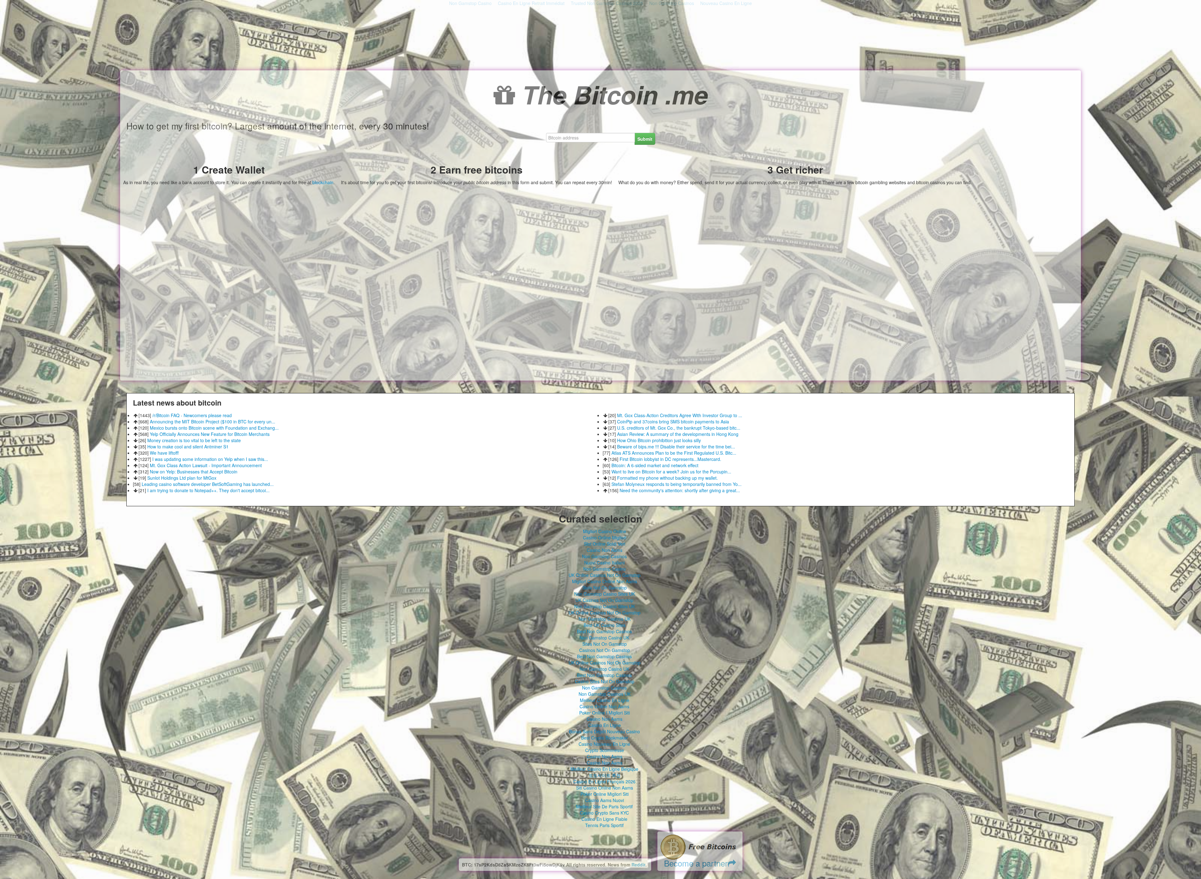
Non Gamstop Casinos (604, 556)
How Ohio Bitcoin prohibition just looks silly (659, 440)
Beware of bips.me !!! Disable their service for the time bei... (676, 446)
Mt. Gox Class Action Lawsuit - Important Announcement (206, 465)
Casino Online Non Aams (604, 706)
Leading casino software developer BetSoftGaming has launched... (208, 484)
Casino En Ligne (604, 725)
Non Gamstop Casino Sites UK (604, 594)
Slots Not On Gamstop (604, 587)
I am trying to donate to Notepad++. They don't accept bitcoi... (208, 490)
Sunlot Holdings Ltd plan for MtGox (181, 478)
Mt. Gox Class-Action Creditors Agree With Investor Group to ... (679, 415)
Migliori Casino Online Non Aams (604, 581)
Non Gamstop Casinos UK (605, 619)
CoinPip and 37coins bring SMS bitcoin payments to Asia (673, 421)
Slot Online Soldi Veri (604, 544)
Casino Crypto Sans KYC (604, 813)
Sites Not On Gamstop (604, 644)
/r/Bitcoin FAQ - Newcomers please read (192, 415)
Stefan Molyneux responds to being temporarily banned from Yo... (676, 484)
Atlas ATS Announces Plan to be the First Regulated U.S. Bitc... (673, 453)
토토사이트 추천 (605, 775)
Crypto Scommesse (604, 750)
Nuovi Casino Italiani (604, 562)
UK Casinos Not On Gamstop (604, 600)
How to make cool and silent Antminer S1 (188, 446)
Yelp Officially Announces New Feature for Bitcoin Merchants (210, 434)
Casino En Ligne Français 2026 (604, 781)
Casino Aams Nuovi (604, 800)
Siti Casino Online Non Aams (604, 788)
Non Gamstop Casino (604, 569)
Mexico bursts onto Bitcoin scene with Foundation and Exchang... (214, 428)
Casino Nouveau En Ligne (604, 744)
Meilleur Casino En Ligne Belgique (604, 769)
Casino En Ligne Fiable (604, 819)
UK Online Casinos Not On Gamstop (605, 575)
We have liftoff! (164, 453)
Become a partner (696, 863)
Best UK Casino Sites (605, 625)
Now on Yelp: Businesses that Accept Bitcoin (193, 471)
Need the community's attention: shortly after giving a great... (680, 490)
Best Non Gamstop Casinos (604, 631)
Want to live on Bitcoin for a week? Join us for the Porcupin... (671, 471)
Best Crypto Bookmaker (604, 738)
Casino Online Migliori (604, 537)
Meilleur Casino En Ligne (604, 700)
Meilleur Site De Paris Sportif (604, 806)
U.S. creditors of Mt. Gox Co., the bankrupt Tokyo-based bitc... (678, 428)
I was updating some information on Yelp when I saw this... (210, 459)
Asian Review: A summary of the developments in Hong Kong (677, 434)
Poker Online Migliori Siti (604, 794)
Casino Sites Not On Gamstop (604, 681)
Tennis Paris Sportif (604, 825)
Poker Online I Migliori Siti (604, 713)
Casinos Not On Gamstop (604, 650)
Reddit (638, 864)
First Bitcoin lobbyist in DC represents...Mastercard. (670, 459)
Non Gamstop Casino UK (604, 637)
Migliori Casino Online (604, 531)
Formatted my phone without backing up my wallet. (667, 478)
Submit (644, 139)
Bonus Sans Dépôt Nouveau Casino (604, 731)
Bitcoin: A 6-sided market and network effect (654, 465)
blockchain (322, 182)
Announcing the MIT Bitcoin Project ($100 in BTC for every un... (212, 421)
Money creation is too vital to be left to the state (194, 440)
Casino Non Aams (604, 550)
